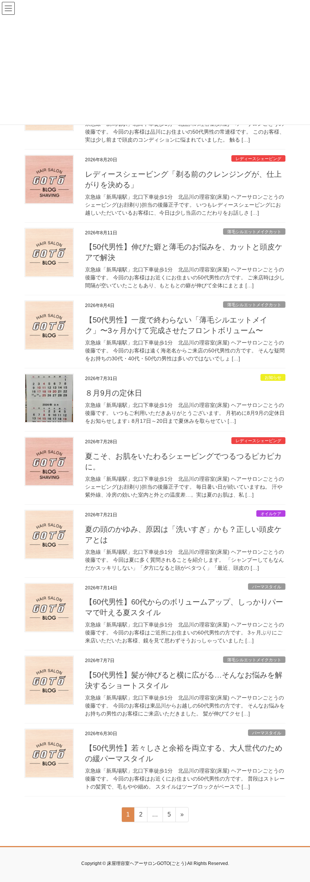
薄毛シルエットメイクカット (254, 231)
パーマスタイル (266, 586)
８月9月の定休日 (113, 393)
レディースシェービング (258, 158)
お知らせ (273, 377)
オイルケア (270, 513)
